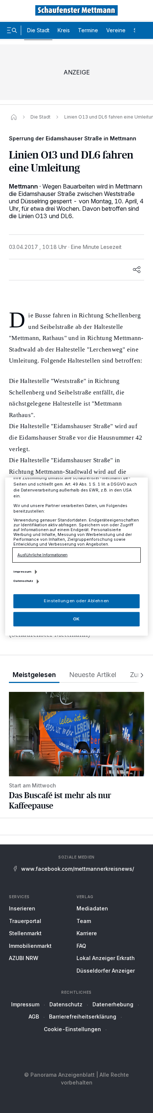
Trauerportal (25, 921)
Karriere (86, 933)
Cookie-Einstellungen (72, 1029)
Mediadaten (92, 908)
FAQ (81, 946)
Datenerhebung (112, 1004)
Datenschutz (65, 1004)
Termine (88, 30)
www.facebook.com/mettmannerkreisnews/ (77, 869)
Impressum (25, 1004)
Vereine (116, 30)
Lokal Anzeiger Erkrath (105, 958)
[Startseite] (13, 117)
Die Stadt (38, 30)
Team (83, 921)
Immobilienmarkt (30, 946)
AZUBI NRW (23, 958)
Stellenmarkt (25, 933)
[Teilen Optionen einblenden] (136, 269)
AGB (34, 1016)
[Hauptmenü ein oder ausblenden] (12, 30)
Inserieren (22, 908)
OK (76, 619)
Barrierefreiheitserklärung (82, 1016)
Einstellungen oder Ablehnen (76, 600)
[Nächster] (139, 675)
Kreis (64, 30)
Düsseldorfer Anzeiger (105, 970)
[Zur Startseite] (76, 10)
